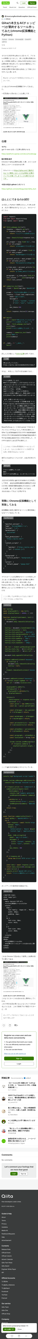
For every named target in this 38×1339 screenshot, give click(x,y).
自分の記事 (20, 354)
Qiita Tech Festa (7, 1262)
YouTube (4, 1295)
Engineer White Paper (9, 1269)
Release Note (6, 1249)
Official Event (32, 7)
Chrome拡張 (19, 39)
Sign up (19, 1058)
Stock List (12, 7)
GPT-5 (4, 42)
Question (22, 7)
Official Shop (6, 1314)
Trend (5, 7)
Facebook (5, 1291)
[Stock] (10, 1025)
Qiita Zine (5, 1310)
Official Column (7, 1256)
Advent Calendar (7, 1259)
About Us (5, 1323)
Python (4, 39)
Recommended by (17, 1078)
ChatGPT (28, 39)
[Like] (4, 1025)
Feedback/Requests (8, 1234)
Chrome (11, 39)
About (4, 1217)
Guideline (5, 1227)
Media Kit (5, 1230)
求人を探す (9, 1329)
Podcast (4, 1298)
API (3, 1272)
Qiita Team (5, 1307)
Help (3, 1237)
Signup (32, 3)
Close (20, 1329)
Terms (4, 1220)
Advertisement (6, 1240)
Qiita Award (5, 1266)
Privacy (4, 1224)
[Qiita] (6, 2)
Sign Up (23, 1174)
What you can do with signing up (15, 1053)
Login (24, 3)
